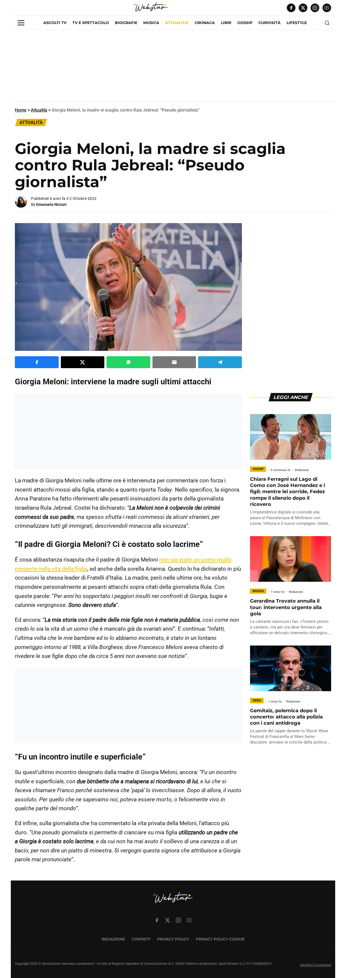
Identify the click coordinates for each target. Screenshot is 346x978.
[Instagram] (315, 8)
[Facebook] (291, 8)
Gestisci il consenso (315, 965)
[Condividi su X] (83, 362)
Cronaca (205, 22)
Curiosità (269, 22)
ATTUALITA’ (177, 22)
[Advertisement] (173, 68)
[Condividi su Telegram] (220, 362)
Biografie (126, 22)
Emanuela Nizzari (51, 204)
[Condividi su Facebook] (37, 362)
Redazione (113, 939)
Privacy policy (173, 939)
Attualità (39, 110)
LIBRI (226, 22)
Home (20, 110)
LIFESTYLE (297, 22)
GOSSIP (244, 22)
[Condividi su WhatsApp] (128, 362)
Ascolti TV (54, 22)
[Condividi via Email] (174, 362)
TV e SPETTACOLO (90, 22)
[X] (303, 8)
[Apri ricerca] (327, 23)
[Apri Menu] (21, 23)
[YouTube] (326, 8)
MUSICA (151, 22)
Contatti (141, 939)
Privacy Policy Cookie (220, 939)
